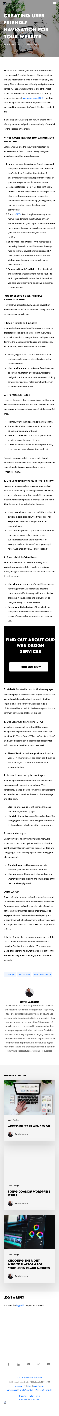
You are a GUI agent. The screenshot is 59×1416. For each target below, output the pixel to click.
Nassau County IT (44, 1390)
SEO (18, 214)
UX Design (9, 974)
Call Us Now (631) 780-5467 (29, 1377)
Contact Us (34, 1399)
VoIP (29, 1386)
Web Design (33, 44)
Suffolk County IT (26, 1390)
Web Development (42, 974)
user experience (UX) (33, 97)
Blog (32, 1396)
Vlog (38, 1396)
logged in (20, 1305)
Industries (23, 1396)
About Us (23, 1399)
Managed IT (20, 1386)
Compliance (11, 1390)
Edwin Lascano (14, 44)
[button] (54, 3)
